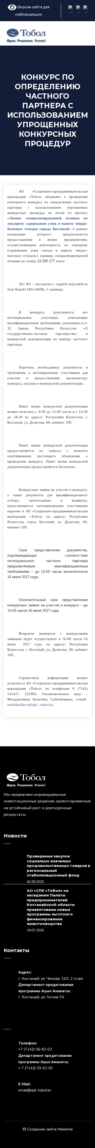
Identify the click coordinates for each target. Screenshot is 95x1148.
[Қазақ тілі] (71, 10)
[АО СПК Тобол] (26, 35)
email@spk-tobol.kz (34, 1090)
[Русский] (79, 10)
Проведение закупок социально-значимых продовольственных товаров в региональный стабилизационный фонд (58, 865)
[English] (86, 10)
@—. (30, 705)
